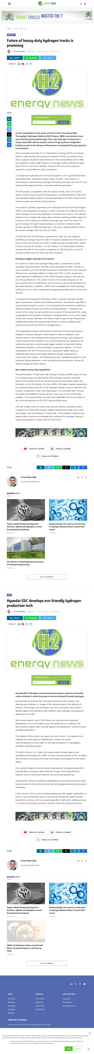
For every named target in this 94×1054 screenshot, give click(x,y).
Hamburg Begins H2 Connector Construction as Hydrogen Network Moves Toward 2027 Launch (67, 527)
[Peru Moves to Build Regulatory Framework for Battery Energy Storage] (26, 548)
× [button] (89, 1032)
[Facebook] (9, 145)
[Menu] (9, 3)
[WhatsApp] (9, 124)
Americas (23, 28)
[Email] (9, 134)
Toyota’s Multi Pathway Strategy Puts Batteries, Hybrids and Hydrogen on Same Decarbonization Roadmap (24, 527)
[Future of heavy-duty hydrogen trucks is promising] (47, 88)
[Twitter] (9, 129)
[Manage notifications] (88, 1049)
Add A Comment (47, 577)
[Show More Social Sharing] (59, 58)
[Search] (85, 3)
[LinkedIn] (9, 119)
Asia (9, 595)
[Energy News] (47, 3)
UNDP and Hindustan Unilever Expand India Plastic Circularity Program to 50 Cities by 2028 (25, 948)
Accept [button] (68, 1049)
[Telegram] (9, 139)
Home (16, 28)
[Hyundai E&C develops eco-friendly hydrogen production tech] (47, 648)
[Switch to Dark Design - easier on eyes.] (81, 4)
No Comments (43, 51)
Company (39, 994)
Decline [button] (78, 1049)
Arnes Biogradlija (19, 51)
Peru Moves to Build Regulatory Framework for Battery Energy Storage (25, 563)
